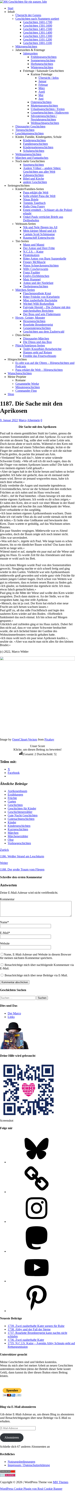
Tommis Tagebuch (34, 203)
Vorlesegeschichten (19, 843)
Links (11, 1016)
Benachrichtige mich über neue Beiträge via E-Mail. (36, 975)
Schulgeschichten (33, 150)
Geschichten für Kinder (22, 808)
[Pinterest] (36, 1310)
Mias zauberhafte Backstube (40, 300)
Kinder (12, 822)
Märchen (13, 832)
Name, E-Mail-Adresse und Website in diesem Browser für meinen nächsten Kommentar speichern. (35, 956)
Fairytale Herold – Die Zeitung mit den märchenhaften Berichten (46, 309)
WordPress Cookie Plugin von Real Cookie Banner (31, 1488)
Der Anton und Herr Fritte (39, 248)
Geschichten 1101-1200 (37, 39)
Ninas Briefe (30, 199)
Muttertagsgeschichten (44, 105)
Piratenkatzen (31, 255)
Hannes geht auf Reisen (37, 352)
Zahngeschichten (33, 175)
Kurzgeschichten (18, 829)
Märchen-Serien (25, 289)
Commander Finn (26, 390)
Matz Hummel (32, 279)
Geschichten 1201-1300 (37, 36)
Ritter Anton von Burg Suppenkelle (44, 258)
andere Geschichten (35, 182)
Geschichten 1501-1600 (37, 25)
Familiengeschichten (35, 143)
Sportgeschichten (33, 164)
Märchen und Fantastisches (31, 157)
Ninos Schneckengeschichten (41, 265)
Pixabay (49, 739)
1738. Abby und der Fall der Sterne (29, 1329)
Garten (12, 801)
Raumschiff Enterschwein (38, 237)
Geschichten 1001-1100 (37, 43)
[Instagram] (36, 1221)
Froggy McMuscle (34, 262)
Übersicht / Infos (48, 77)
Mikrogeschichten (26, 46)
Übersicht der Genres (28, 15)
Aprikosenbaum (17, 791)
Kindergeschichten (34, 140)
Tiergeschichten (24, 130)
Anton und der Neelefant (38, 283)
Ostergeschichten (41, 102)
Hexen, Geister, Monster (30, 317)
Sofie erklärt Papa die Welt (39, 196)
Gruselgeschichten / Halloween (50, 112)
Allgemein (33, 420)
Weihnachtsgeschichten (45, 123)
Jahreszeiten (30, 53)
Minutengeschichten (27, 387)
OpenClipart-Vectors (24, 739)
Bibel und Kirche (33, 178)
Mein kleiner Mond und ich (39, 230)
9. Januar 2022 (9, 420)
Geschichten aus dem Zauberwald (43, 331)
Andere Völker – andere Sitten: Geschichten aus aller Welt (42, 169)
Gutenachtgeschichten (21, 818)
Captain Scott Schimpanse (39, 234)
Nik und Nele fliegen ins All (40, 227)
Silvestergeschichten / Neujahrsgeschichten (44, 117)
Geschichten (15, 805)
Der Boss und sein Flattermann (42, 314)
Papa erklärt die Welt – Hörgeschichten (39, 369)
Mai (40, 95)
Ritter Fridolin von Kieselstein (41, 296)
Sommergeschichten (43, 60)
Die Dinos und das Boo (37, 342)
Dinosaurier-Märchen (36, 338)
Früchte (12, 798)
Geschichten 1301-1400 (37, 32)
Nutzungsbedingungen (21, 1461)
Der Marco (14, 1013)
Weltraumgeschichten (28, 154)
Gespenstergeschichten (37, 328)
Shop (11, 394)
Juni (40, 98)
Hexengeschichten (34, 321)
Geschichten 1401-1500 (37, 29)
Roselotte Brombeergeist (38, 324)
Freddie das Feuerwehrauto (39, 356)
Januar (42, 81)
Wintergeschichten (42, 67)
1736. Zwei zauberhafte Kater (26, 1339)
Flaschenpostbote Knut (37, 293)
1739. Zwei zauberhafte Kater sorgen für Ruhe (36, 1326)
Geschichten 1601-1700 (37, 22)
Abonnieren (11, 1437)
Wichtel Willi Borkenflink (38, 303)
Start (10, 8)
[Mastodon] (36, 1251)
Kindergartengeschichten (38, 147)
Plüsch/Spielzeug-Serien (30, 345)
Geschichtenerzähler (20, 812)
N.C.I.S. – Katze (33, 251)
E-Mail (4, 932)
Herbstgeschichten (42, 63)
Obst (10, 839)
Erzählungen (15, 794)
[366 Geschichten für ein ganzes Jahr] (23, 1)
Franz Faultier (31, 272)
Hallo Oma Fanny (34, 206)
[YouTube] (36, 1281)
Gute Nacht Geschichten (23, 815)
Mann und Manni (33, 244)
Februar (43, 84)
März (41, 88)
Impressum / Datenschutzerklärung (29, 1465)
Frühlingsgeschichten (44, 57)
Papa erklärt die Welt (35, 192)
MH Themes (60, 1482)
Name (3, 922)
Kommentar (7, 899)
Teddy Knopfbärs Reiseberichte (42, 349)
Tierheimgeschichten (35, 286)
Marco (23, 420)
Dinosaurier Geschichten (30, 126)
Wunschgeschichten (20, 373)
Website (5, 943)
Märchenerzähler (18, 836)
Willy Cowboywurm (35, 269)
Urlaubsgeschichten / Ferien (48, 109)
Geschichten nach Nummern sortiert (37, 18)
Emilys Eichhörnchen (36, 276)
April (41, 91)
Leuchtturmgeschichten (29, 133)
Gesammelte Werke (27, 383)
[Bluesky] (36, 1162)
